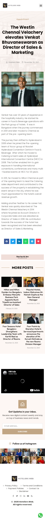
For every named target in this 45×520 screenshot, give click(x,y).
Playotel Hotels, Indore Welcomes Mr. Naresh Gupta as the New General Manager (33, 294)
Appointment (22, 19)
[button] (41, 5)
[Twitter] (17, 496)
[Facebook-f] (13, 496)
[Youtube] (28, 496)
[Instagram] (21, 496)
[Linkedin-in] (24, 496)
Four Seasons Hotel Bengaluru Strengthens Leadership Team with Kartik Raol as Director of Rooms (11, 332)
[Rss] (32, 496)
